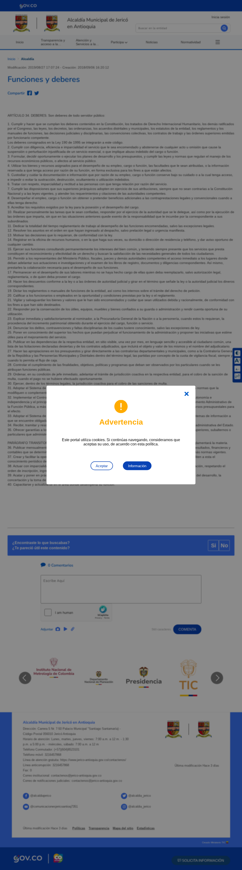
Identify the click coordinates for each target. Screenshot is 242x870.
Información (137, 466)
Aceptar (102, 466)
